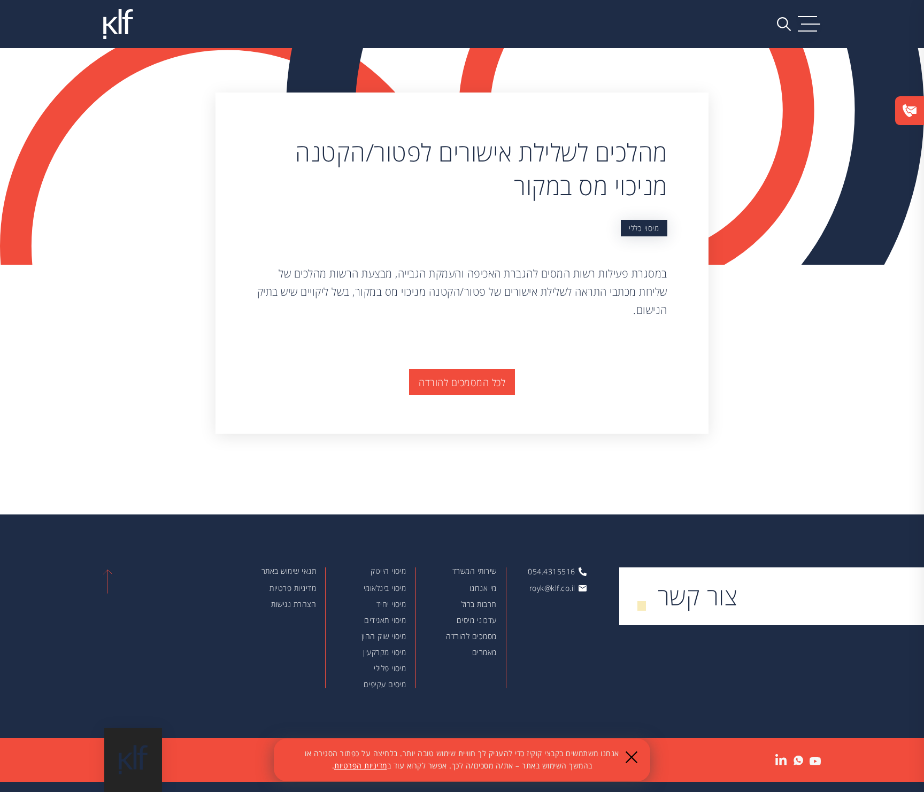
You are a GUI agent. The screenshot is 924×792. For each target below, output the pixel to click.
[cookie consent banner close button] (631, 757)
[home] (118, 24)
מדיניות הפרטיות (360, 765)
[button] (809, 24)
